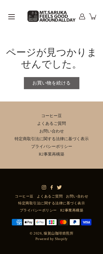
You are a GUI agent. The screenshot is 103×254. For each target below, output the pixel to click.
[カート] (93, 16)
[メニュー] (11, 16)
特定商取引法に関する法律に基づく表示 (52, 138)
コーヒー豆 (51, 115)
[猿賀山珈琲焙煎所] (51, 16)
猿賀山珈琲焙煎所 (58, 233)
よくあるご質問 (51, 123)
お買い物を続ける (51, 83)
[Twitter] (59, 187)
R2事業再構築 (51, 154)
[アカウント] (82, 16)
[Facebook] (51, 187)
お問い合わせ (51, 131)
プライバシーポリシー (51, 146)
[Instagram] (43, 187)
